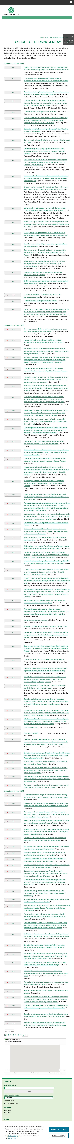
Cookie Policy (12, 1138)
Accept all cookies (58, 1129)
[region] (37, 1132)
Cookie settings (13, 1136)
